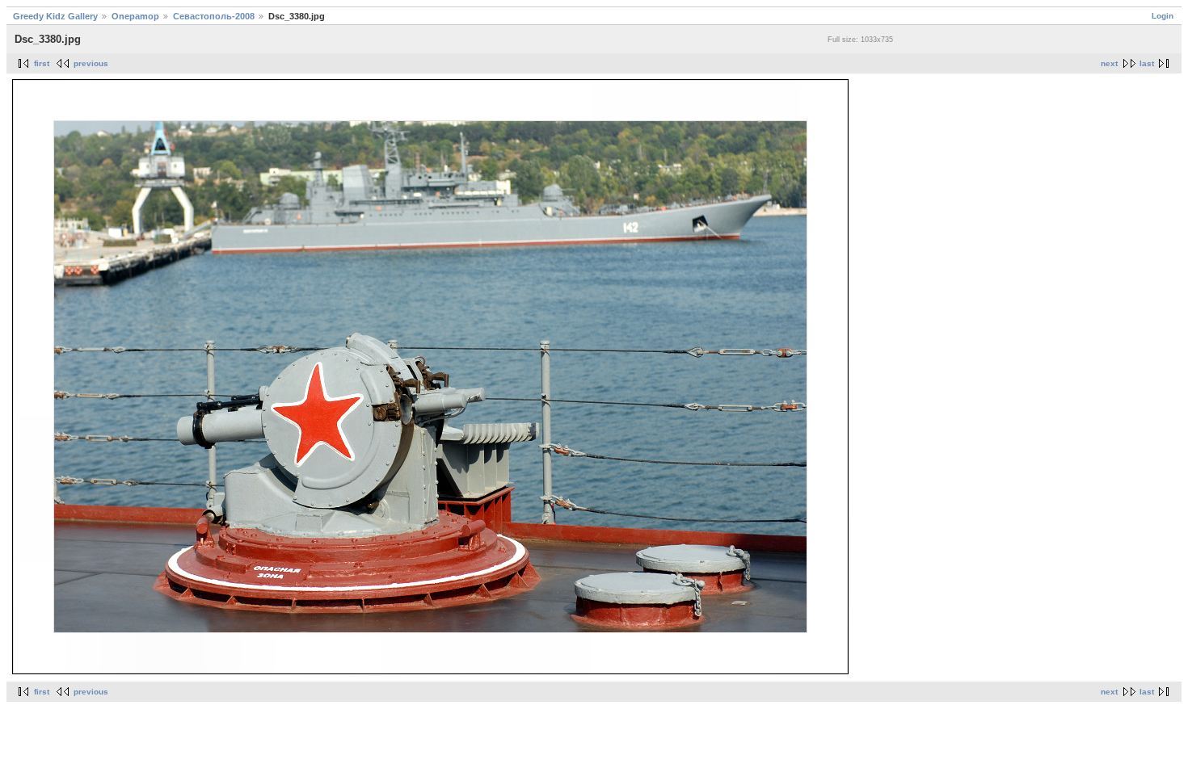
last (1147, 63)
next (1109, 63)
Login (1162, 15)
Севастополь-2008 (214, 16)
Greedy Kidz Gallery (55, 16)
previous (91, 63)
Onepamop (135, 16)
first (41, 63)
